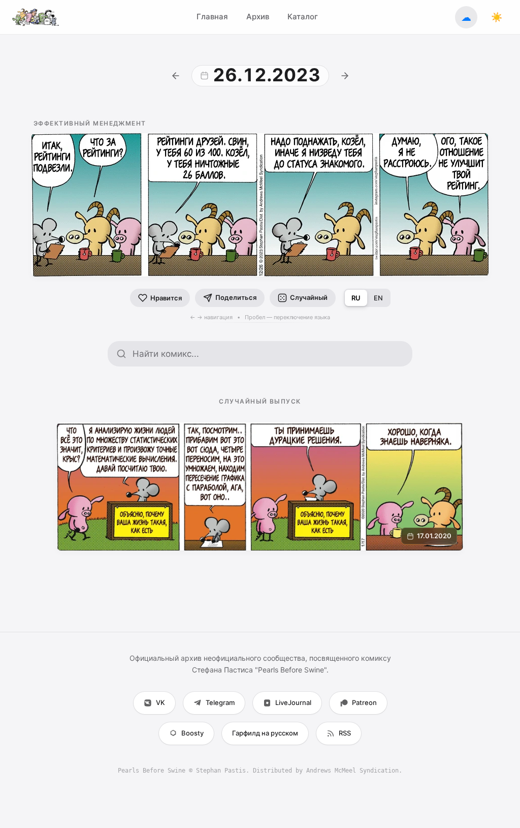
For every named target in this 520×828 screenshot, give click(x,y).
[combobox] (268, 354)
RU (356, 298)
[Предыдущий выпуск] (175, 75)
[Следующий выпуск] (344, 75)
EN (378, 298)
